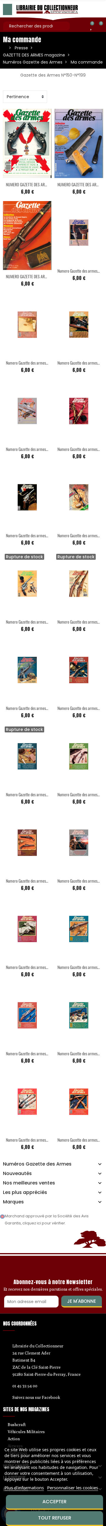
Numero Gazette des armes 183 (80, 1053)
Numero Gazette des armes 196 (80, 449)
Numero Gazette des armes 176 (80, 794)
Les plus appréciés (25, 1192)
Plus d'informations (24, 1488)
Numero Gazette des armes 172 (29, 708)
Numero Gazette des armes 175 (29, 794)
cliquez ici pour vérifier (43, 1223)
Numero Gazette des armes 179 (80, 881)
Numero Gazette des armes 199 (29, 622)
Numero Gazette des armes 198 (80, 535)
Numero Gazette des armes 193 (80, 271)
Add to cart (15, 174)
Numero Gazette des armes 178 (29, 881)
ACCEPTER (54, 1501)
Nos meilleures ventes (29, 1183)
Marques (13, 1202)
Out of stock (15, 612)
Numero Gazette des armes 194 (80, 363)
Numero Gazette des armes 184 (29, 1140)
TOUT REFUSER (54, 1517)
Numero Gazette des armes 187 (80, 1140)
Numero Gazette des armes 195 (29, 449)
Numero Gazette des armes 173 (80, 708)
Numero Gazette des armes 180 (29, 967)
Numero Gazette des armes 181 (80, 967)
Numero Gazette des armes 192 (29, 363)
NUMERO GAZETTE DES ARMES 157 (31, 276)
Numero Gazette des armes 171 (80, 622)
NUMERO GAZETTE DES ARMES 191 (31, 184)
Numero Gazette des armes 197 (29, 535)
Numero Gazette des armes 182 (29, 1053)
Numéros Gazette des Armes (37, 1164)
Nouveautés (17, 1173)
